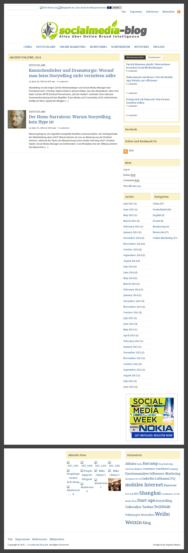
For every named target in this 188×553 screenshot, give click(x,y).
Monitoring (98, 46)
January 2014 (130, 295)
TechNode (162, 507)
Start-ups (146, 500)
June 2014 (128, 272)
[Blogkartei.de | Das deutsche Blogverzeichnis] (82, 7)
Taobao (147, 507)
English (158, 46)
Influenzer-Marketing (164, 473)
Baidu (139, 464)
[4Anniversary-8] (73, 491)
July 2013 (128, 318)
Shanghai (150, 493)
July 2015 (128, 203)
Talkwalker (133, 507)
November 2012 (132, 358)
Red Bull (129, 494)
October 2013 (130, 312)
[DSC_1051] (73, 465)
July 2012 (128, 381)
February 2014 (131, 289)
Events (156, 221)
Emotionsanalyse (137, 473)
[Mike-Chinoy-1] (100, 473)
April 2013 (129, 335)
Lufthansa (162, 478)
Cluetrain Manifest (133, 469)
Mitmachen (168, 11)
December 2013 (132, 301)
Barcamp (150, 463)
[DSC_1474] (100, 465)
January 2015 (130, 232)
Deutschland (45, 46)
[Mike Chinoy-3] (114, 473)
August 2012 (130, 375)
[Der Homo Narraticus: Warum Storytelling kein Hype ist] (17, 119)
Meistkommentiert (135, 57)
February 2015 (131, 226)
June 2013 (128, 323)
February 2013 (131, 341)
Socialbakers (167, 494)
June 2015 (128, 209)
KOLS (138, 479)
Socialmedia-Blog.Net (38, 545)
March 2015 (129, 221)
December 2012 (132, 352)
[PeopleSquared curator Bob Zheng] (73, 477)
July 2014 (128, 266)
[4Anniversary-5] (100, 484)
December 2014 (132, 238)
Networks (141, 46)
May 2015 (128, 215)
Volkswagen (132, 514)
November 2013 (132, 306)
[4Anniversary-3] (114, 485)
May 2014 (128, 278)
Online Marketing (73, 46)
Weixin (133, 522)
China (28, 46)
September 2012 (132, 369)
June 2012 (128, 386)
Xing (146, 523)
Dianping (173, 469)
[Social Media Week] (152, 417)
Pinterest (170, 485)
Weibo (162, 514)
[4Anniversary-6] (87, 488)
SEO (136, 493)
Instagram (130, 479)
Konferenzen (120, 46)
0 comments (62, 81)
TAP (69, 495)
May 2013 (128, 329)
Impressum (136, 11)
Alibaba (130, 463)
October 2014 (130, 249)
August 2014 (130, 261)
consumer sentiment (156, 468)
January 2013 (130, 346)
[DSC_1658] (87, 465)
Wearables (147, 514)
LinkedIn (147, 478)
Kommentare (154, 57)
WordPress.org (132, 186)
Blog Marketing (165, 464)
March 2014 (129, 283)
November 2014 (132, 243)
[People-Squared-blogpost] (87, 475)
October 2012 (130, 364)
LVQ (172, 478)
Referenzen (152, 11)
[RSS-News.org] (49, 7)
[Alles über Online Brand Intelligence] (94, 29)
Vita (124, 11)
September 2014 (132, 255)
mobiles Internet (144, 484)
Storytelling (164, 501)
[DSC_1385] (114, 465)
